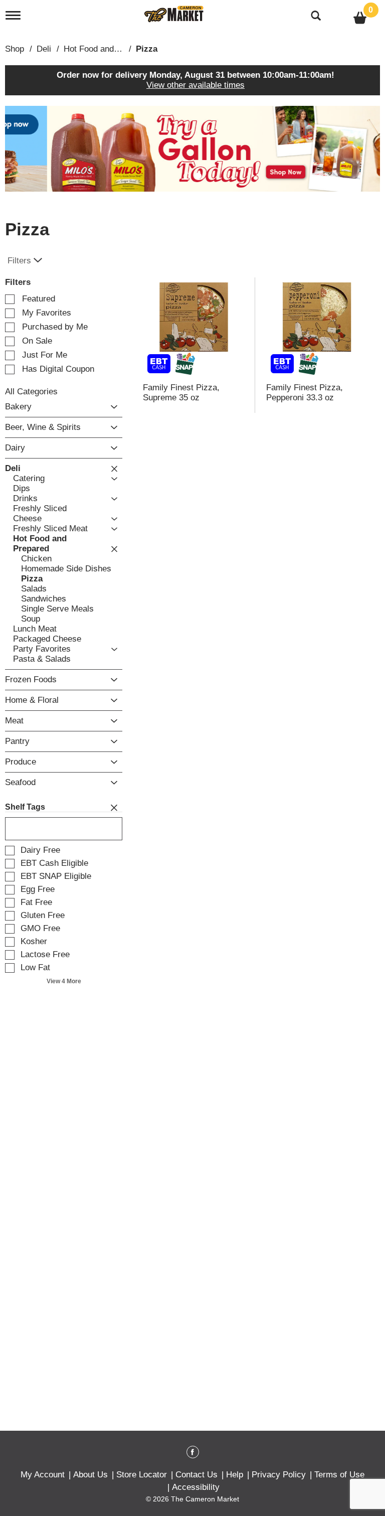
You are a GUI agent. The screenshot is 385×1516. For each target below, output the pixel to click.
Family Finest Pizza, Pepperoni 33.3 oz (304, 392)
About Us (90, 1474)
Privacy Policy (279, 1474)
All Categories (31, 391)
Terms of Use (339, 1474)
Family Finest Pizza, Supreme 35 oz (181, 392)
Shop (14, 49)
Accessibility (196, 1487)
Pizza (146, 49)
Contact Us (196, 1474)
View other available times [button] (195, 85)
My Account (43, 1474)
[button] (192, 148)
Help (234, 1474)
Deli (44, 49)
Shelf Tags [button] (25, 807)
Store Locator (141, 1474)
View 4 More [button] (64, 981)
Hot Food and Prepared (107, 49)
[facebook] (192, 1454)
